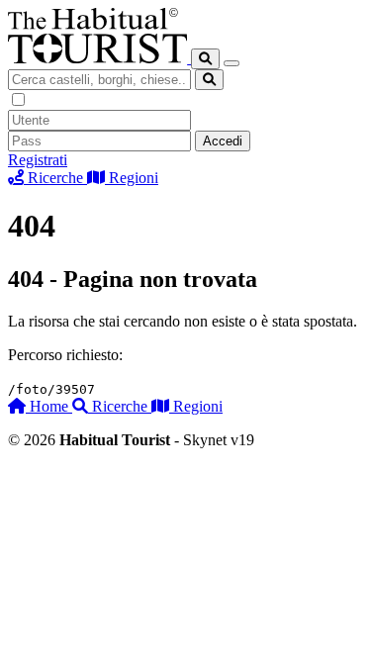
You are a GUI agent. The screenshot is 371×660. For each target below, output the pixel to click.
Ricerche (119, 406)
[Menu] (231, 63)
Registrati (37, 159)
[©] (99, 57)
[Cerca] (205, 58)
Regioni (196, 406)
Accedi (222, 141)
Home (49, 406)
